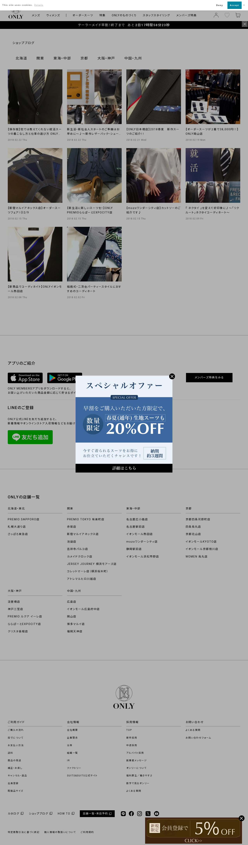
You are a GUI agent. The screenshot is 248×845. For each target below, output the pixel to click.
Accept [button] (234, 5)
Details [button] (38, 5)
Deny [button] (219, 5)
